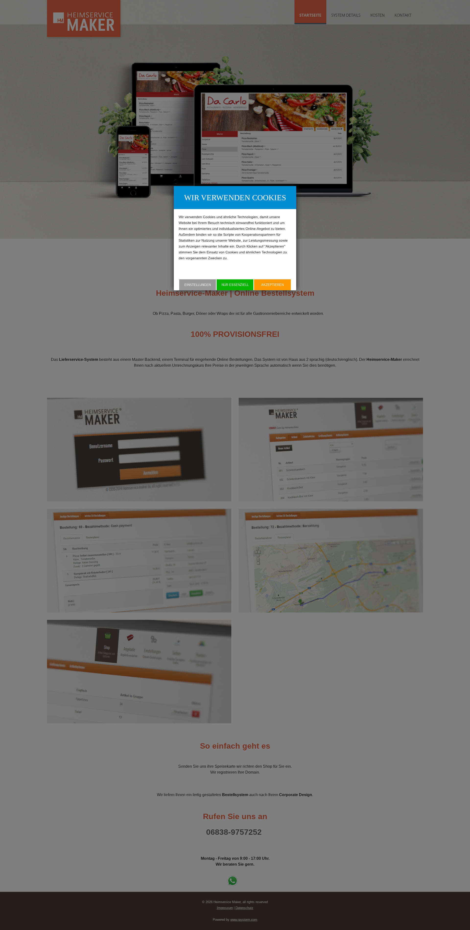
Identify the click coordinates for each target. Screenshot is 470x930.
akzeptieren (272, 285)
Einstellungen (197, 285)
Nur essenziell (235, 285)
